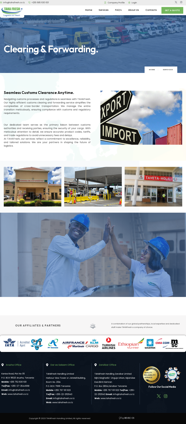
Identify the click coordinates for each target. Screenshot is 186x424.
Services (104, 10)
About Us (133, 10)
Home (88, 10)
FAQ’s (118, 10)
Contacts (151, 10)
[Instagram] (181, 2)
